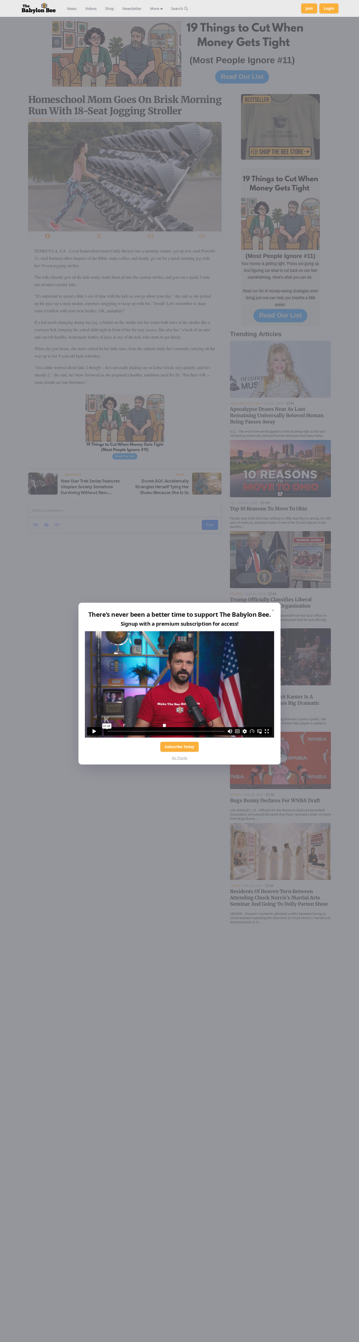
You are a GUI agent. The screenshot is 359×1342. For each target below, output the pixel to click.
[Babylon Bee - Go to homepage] (39, 8)
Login (329, 8)
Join (309, 8)
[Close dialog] (273, 610)
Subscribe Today (179, 746)
